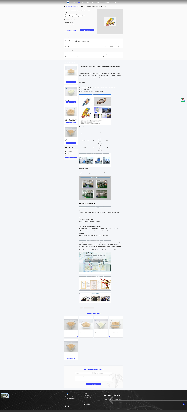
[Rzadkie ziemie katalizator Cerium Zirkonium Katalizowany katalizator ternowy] (71, 346)
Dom (74, 2)
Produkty (78, 2)
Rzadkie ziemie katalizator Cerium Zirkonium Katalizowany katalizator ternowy (70, 140)
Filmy (83, 2)
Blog (112, 2)
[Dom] (68, 2)
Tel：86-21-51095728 (69, 396)
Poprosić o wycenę (86, 30)
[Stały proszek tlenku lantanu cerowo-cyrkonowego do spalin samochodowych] (101, 324)
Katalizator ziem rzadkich (75, 6)
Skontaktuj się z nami (99, 2)
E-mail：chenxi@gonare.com (70, 398)
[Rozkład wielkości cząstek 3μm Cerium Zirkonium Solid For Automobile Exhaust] (116, 324)
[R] (71, 324)
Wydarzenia (107, 2)
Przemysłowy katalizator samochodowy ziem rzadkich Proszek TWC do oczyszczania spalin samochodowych (71, 79)
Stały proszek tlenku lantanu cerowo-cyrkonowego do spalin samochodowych (70, 100)
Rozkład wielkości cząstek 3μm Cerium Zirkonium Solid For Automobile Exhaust (71, 120)
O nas (92, 2)
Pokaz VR (87, 2)
